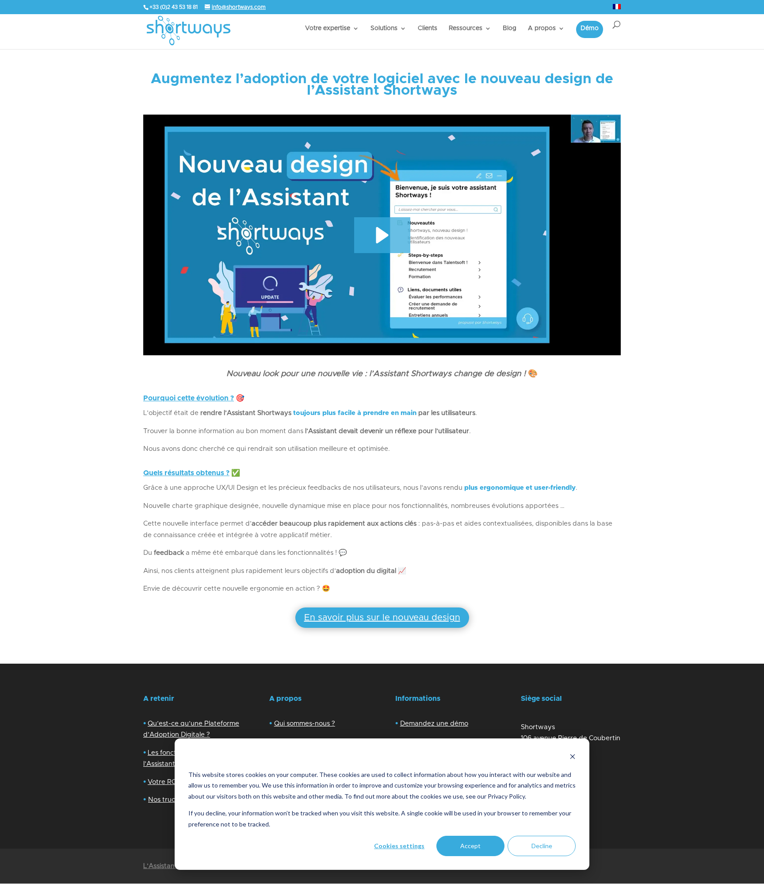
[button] (382, 235)
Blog (509, 28)
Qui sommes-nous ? (304, 723)
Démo (590, 28)
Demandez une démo (434, 723)
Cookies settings (399, 845)
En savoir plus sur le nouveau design (382, 617)
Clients (427, 28)
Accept (470, 845)
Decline (541, 845)
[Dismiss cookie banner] (572, 757)
